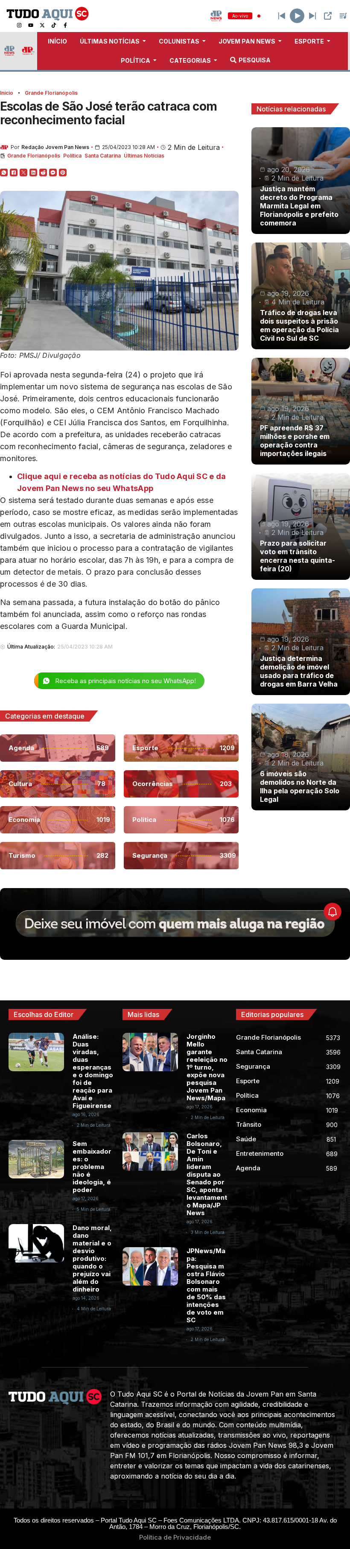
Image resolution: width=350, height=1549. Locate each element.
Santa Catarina (103, 155)
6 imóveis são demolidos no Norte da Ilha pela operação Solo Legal (299, 786)
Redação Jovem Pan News (55, 147)
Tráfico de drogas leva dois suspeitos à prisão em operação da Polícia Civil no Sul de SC (299, 325)
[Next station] (281, 15)
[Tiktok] (53, 25)
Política (72, 155)
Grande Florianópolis (51, 93)
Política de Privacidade (175, 1537)
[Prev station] (312, 15)
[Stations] (343, 15)
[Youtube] (30, 25)
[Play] (297, 15)
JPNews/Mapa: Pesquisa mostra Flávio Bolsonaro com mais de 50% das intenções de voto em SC (206, 1285)
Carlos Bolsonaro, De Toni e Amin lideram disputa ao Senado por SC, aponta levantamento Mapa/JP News (207, 1174)
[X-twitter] (42, 25)
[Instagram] (19, 25)
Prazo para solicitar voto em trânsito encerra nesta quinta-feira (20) (297, 556)
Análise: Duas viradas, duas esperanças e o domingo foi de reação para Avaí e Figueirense (93, 1071)
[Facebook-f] (65, 25)
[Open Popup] (327, 15)
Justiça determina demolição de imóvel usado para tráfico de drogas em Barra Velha (299, 671)
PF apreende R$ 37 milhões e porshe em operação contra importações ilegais (295, 441)
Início (6, 93)
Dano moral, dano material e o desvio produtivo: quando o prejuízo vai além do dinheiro (92, 1258)
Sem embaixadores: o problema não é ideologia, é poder (92, 1167)
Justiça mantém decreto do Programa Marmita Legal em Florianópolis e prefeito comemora (299, 205)
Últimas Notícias (144, 155)
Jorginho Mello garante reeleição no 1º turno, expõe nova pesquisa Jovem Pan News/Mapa (207, 1067)
